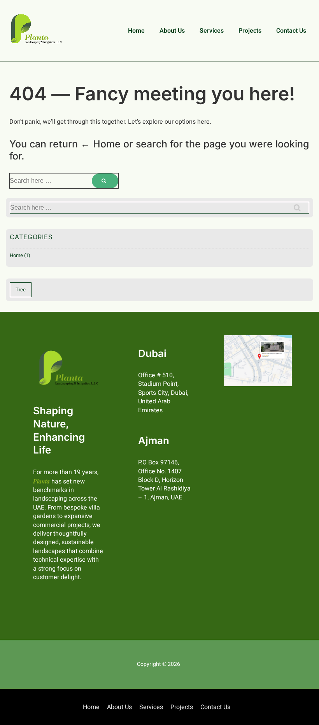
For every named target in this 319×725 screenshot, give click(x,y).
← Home (101, 144)
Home (136, 30)
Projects (249, 30)
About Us (172, 30)
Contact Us (291, 30)
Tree (21, 289)
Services (212, 30)
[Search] (105, 180)
